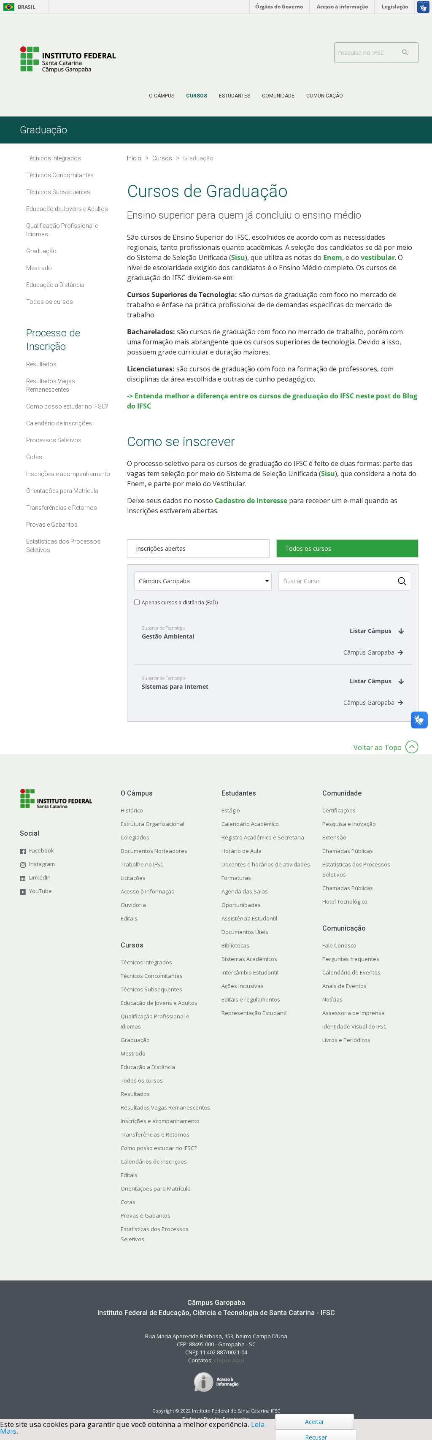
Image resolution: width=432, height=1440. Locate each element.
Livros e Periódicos (346, 1040)
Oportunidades (241, 905)
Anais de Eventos (344, 986)
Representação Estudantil (254, 1013)
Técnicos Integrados (146, 962)
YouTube (40, 891)
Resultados (135, 1094)
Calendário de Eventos (351, 972)
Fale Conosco (339, 945)
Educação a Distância (148, 1067)
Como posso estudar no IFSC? (159, 1148)
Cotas (128, 1202)
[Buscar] (405, 52)
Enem (332, 257)
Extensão (334, 837)
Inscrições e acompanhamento (160, 1121)
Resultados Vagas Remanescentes (165, 1107)
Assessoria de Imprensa (353, 1013)
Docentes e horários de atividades (265, 864)
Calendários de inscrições (154, 1161)
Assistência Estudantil (249, 918)
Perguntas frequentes (350, 959)
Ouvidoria (133, 905)
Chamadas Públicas (347, 851)
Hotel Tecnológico (344, 901)
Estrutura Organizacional (152, 824)
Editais (129, 918)
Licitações (133, 878)
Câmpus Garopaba (368, 652)
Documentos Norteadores (154, 851)
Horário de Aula (241, 851)
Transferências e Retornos (155, 1134)
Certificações (339, 810)
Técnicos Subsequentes (151, 989)
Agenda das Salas (244, 891)
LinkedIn (40, 877)
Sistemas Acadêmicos (249, 959)
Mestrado (133, 1053)
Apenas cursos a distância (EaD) (180, 602)
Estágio (230, 810)
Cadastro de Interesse (252, 500)
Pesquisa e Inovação (349, 824)
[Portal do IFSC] (68, 59)
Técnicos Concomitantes (152, 976)
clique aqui (229, 1360)
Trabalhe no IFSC (142, 864)
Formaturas (236, 878)
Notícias (332, 999)
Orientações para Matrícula (156, 1188)
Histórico (132, 810)
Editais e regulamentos (250, 999)
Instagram (42, 864)
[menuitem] (161, 96)
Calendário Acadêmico (250, 824)
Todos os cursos (142, 1080)
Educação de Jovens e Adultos (159, 1003)
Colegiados (135, 837)
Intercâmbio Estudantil (249, 972)
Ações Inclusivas (242, 986)
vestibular (378, 257)
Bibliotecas (235, 945)
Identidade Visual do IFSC (354, 1026)
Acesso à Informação (148, 891)
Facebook (41, 850)
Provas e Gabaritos (145, 1215)
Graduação (135, 1040)
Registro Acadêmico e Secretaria (262, 837)
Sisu (238, 257)
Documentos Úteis (244, 932)
